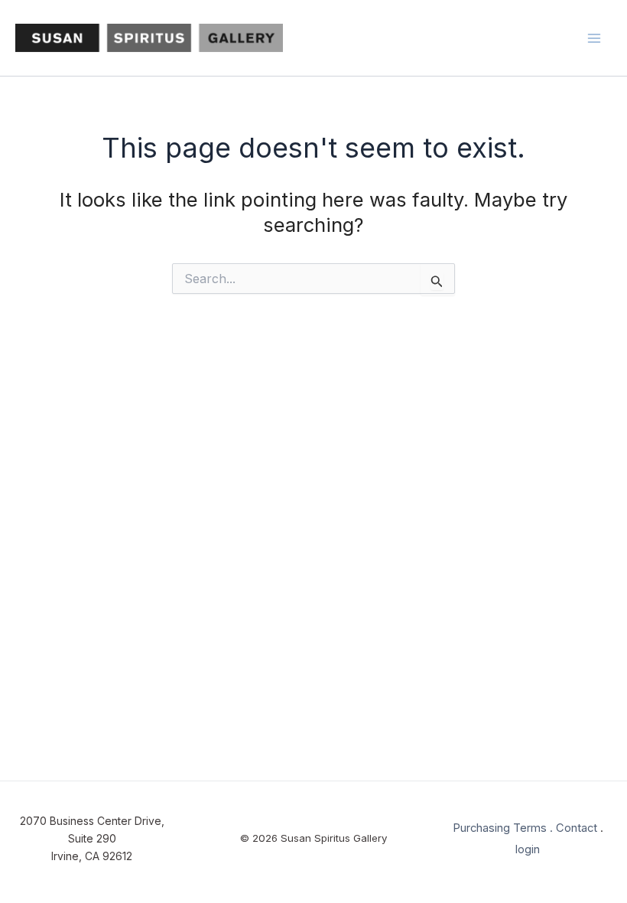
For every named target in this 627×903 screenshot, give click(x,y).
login (527, 849)
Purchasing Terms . (503, 828)
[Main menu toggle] (594, 38)
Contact (576, 828)
